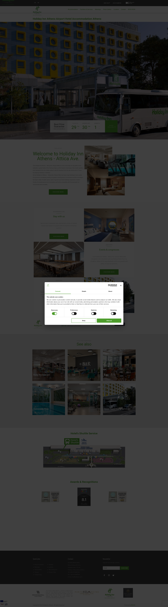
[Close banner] (120, 285)
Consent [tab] (57, 291)
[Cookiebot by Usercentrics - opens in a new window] (109, 285)
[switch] (74, 313)
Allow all (109, 320)
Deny (83, 320)
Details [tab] (84, 291)
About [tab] (110, 291)
